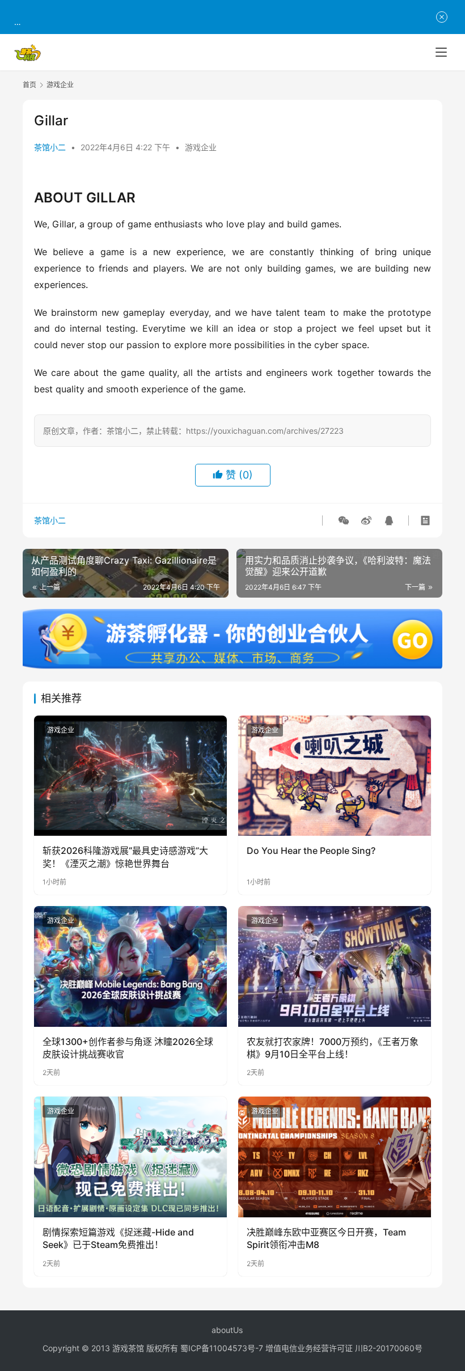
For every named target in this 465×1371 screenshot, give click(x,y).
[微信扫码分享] (343, 520)
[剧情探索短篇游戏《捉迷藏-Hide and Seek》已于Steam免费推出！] (130, 1157)
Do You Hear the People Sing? (311, 850)
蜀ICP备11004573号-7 (221, 1348)
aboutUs (227, 1330)
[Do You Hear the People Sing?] (334, 776)
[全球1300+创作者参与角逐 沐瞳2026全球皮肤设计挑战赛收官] (130, 966)
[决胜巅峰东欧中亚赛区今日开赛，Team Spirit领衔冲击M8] (334, 1157)
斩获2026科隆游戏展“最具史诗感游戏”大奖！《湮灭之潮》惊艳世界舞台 (125, 857)
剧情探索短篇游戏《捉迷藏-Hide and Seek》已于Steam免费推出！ (118, 1238)
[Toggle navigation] (441, 52)
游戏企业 (201, 147)
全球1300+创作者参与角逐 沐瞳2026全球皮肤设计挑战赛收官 (128, 1048)
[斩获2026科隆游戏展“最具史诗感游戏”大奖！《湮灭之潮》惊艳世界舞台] (130, 776)
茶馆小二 (50, 147)
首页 (29, 85)
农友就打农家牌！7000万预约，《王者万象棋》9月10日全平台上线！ (332, 1048)
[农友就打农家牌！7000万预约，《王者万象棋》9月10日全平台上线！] (334, 966)
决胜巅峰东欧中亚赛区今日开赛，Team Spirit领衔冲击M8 (326, 1238)
